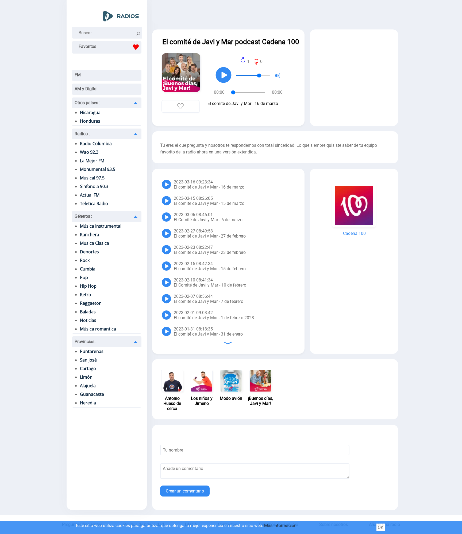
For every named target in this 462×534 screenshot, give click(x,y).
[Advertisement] (275, 13)
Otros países (87, 102)
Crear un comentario (185, 491)
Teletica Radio (94, 203)
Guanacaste (92, 394)
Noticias (88, 320)
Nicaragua (90, 112)
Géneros (83, 216)
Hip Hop (88, 286)
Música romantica (98, 329)
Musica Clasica (94, 243)
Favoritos (87, 46)
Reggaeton (91, 303)
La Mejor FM (92, 161)
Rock (85, 260)
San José (88, 360)
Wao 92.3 (89, 152)
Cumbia (87, 269)
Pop (84, 277)
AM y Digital (86, 88)
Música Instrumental (100, 226)
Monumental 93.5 (97, 169)
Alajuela (88, 386)
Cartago (88, 368)
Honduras (90, 121)
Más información (280, 525)
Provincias (86, 341)
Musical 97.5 (92, 178)
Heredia (88, 403)
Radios (82, 133)
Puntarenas (91, 351)
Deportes (89, 252)
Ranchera (89, 235)
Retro (85, 295)
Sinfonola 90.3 (94, 186)
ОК (380, 527)
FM (78, 74)
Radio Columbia (96, 143)
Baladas (88, 312)
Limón (86, 377)
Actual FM (89, 195)
